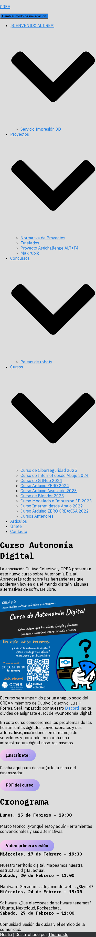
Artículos (18, 521)
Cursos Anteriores (37, 516)
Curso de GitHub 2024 (41, 480)
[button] (53, 124)
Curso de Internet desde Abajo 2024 (54, 475)
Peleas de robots (36, 361)
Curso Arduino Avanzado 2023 (48, 490)
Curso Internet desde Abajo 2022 (51, 505)
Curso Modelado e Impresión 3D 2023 (56, 500)
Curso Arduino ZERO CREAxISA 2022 (54, 511)
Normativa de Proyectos (42, 237)
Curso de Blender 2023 (42, 495)
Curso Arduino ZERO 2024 (44, 485)
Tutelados (29, 242)
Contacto (18, 531)
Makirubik (29, 253)
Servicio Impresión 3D (40, 129)
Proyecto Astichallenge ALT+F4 (49, 248)
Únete (16, 526)
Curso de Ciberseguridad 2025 (48, 470)
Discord (72, 708)
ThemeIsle (58, 934)
